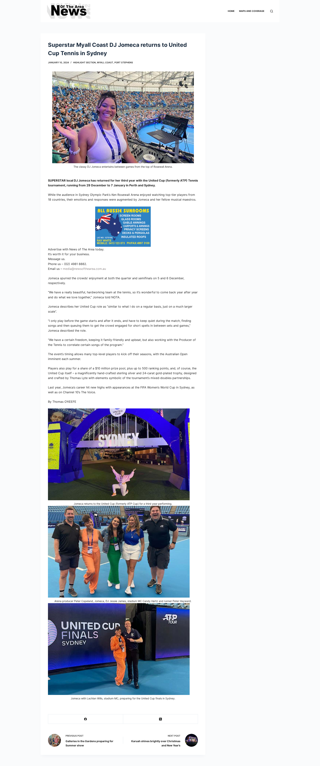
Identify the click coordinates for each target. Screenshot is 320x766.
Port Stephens (123, 62)
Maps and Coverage (251, 11)
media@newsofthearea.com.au (84, 269)
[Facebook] (85, 719)
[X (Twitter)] (160, 719)
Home (231, 11)
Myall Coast (105, 62)
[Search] (271, 11)
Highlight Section (84, 62)
